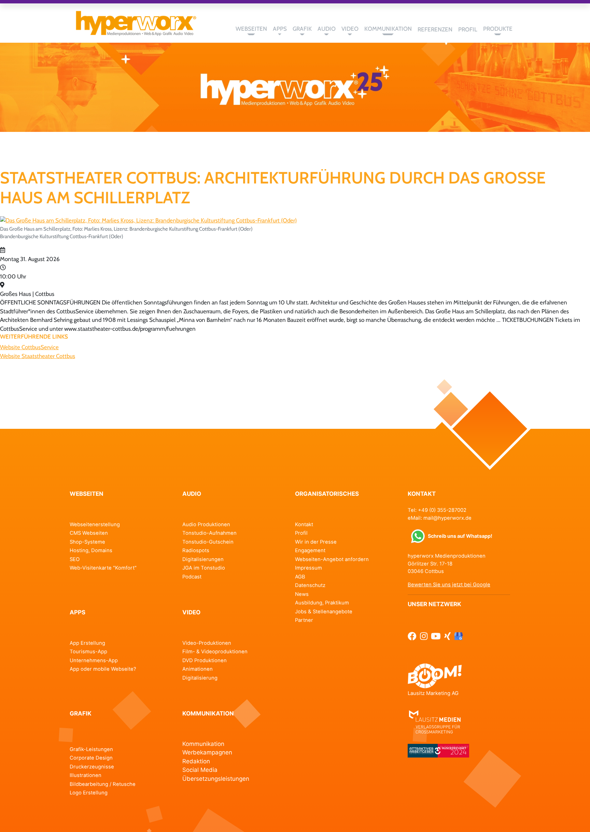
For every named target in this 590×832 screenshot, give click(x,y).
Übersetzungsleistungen (215, 778)
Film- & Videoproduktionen (215, 652)
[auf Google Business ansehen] (458, 636)
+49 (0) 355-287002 (442, 510)
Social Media (199, 769)
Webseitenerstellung (95, 524)
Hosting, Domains (91, 550)
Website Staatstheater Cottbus (37, 356)
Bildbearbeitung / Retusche (103, 784)
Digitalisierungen (203, 559)
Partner (304, 620)
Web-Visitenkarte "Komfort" (103, 568)
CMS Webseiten (89, 533)
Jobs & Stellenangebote (323, 612)
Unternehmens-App (94, 660)
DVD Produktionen (204, 660)
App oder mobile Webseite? (103, 669)
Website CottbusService (29, 347)
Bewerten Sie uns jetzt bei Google (449, 585)
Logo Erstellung (89, 793)
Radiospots (195, 550)
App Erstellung (87, 643)
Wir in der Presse (316, 542)
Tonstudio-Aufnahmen (209, 533)
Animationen (197, 669)
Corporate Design (91, 758)
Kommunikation (203, 743)
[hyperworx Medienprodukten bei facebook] (412, 636)
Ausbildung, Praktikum (322, 603)
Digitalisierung (199, 678)
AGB (300, 577)
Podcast (191, 577)
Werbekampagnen (207, 752)
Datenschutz (310, 585)
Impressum (308, 568)
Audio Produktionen (206, 524)
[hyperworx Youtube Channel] (436, 636)
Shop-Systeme (87, 542)
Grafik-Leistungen (91, 749)
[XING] (447, 636)
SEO (75, 559)
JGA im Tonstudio (203, 568)
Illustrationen (85, 775)
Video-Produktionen (206, 643)
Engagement (310, 550)
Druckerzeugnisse (92, 767)
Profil (301, 533)
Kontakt (304, 524)
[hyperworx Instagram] (423, 636)
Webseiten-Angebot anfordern (332, 559)
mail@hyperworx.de (447, 518)
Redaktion (196, 761)
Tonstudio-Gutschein (208, 542)
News (302, 594)
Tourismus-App (88, 652)
